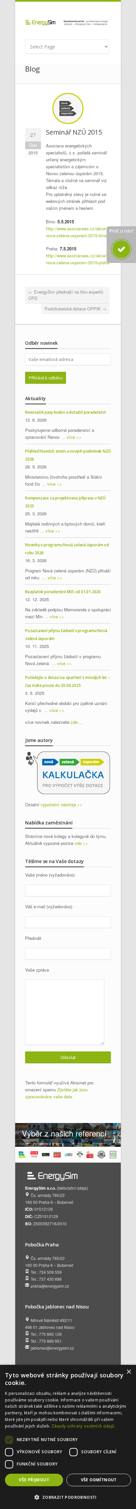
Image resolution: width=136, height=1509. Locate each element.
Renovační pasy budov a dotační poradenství (65, 412)
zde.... (77, 722)
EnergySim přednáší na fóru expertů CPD (65, 295)
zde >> (81, 843)
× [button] (128, 1371)
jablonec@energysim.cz (52, 1348)
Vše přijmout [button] (34, 1480)
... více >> (71, 437)
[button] (68, 1497)
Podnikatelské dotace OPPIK (75, 308)
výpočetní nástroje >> (62, 804)
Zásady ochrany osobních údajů (83, 1426)
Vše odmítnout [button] (99, 1480)
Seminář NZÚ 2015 (74, 132)
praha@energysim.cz (50, 1286)
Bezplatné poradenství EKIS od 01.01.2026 (63, 591)
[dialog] (68, 1437)
